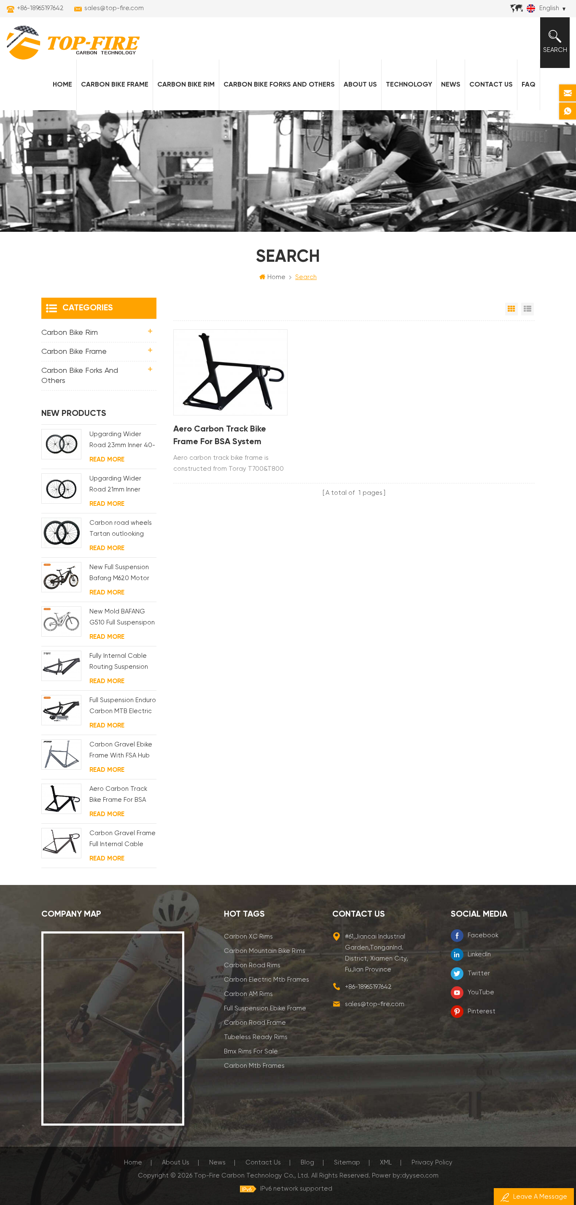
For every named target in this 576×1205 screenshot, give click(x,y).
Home (62, 84)
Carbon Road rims (252, 965)
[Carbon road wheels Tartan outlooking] (61, 533)
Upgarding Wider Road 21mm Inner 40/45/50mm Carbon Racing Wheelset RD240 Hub (122, 485)
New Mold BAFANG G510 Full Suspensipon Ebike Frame (122, 618)
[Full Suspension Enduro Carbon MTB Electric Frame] (61, 710)
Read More (106, 459)
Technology (409, 84)
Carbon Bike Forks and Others (279, 84)
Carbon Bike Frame (114, 84)
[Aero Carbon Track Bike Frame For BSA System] (230, 372)
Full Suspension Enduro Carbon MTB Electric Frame (122, 707)
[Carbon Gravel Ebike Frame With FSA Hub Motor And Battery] (61, 754)
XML (386, 1162)
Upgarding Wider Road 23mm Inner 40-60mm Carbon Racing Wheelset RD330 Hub (122, 441)
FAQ (529, 84)
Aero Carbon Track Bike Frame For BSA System (219, 435)
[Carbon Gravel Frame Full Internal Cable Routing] (61, 843)
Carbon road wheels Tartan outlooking (120, 528)
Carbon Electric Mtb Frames (266, 980)
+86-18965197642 (40, 8)
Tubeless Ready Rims (256, 1037)
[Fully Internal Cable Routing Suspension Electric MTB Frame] (61, 666)
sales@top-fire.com (114, 8)
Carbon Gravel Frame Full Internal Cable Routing (122, 840)
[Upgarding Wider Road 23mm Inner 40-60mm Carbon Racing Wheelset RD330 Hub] (61, 444)
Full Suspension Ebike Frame (265, 1008)
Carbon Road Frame (255, 1023)
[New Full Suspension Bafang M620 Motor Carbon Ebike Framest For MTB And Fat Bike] (61, 577)
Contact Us (491, 84)
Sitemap (347, 1162)
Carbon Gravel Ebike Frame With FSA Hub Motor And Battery (120, 751)
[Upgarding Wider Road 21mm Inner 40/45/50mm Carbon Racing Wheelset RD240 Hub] (61, 488)
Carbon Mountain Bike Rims (264, 951)
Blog (307, 1162)
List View (527, 309)
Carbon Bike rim (186, 84)
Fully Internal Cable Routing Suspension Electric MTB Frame (118, 663)
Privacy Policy (432, 1162)
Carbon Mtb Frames (254, 1066)
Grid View (511, 309)
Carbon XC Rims (248, 937)
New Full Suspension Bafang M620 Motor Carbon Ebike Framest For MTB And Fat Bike (121, 574)
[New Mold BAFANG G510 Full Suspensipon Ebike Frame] (61, 621)
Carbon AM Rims (248, 994)
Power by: (405, 1175)
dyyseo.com (420, 1175)
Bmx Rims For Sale (251, 1051)
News (450, 84)
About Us (360, 84)
